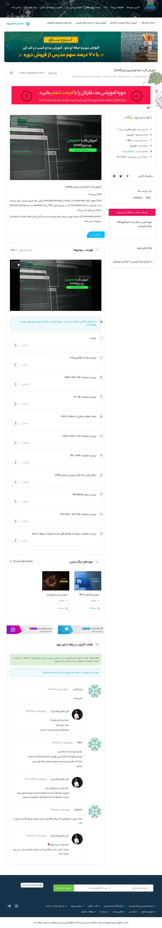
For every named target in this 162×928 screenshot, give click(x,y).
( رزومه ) (121, 129)
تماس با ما (16, 7)
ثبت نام (10, 16)
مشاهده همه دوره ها (23, 561)
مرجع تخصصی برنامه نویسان (141, 906)
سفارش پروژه (76, 906)
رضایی (94, 600)
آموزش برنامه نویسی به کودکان (123, 22)
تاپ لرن (132, 911)
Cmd (148, 197)
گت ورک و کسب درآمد (55, 906)
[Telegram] (9, 906)
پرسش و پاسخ (47, 658)
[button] (154, 46)
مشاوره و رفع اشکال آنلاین (51, 7)
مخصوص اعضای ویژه (15, 23)
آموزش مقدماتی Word (89, 594)
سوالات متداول (87, 911)
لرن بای (86, 922)
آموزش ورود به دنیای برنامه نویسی (90, 22)
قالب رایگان (92, 906)
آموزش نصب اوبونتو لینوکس (55, 594)
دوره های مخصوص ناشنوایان (59, 22)
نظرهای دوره (95, 234)
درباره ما (103, 911)
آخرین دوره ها (133, 7)
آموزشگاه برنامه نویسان (113, 906)
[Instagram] (16, 906)
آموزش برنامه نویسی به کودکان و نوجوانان (131, 261)
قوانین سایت (117, 911)
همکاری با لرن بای (73, 7)
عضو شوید (69, 672)
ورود (18, 16)
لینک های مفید (30, 7)
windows (138, 197)
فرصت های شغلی (92, 7)
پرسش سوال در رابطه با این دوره (132, 212)
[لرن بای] (149, 6)
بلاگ (105, 7)
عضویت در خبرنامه (64, 888)
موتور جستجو (147, 911)
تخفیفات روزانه (117, 7)
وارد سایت (56, 672)
